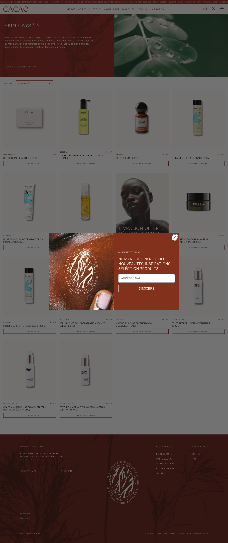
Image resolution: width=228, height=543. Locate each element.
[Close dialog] (175, 237)
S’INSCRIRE (146, 289)
